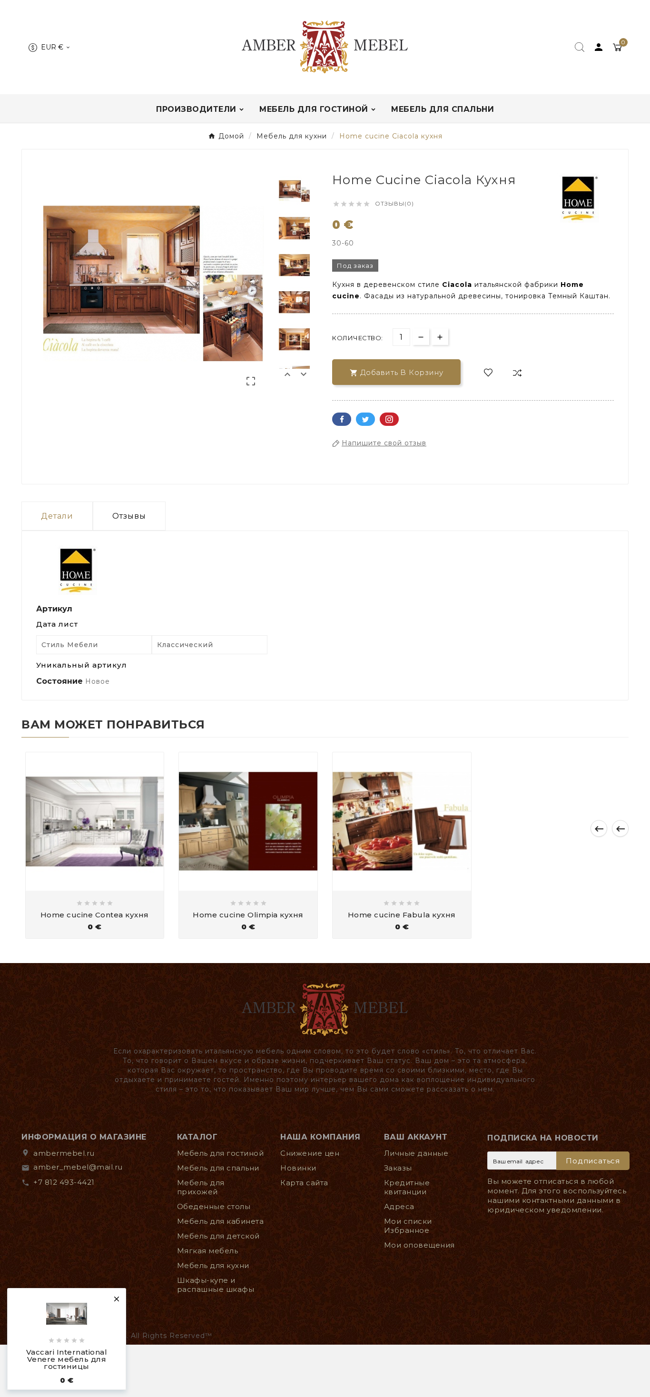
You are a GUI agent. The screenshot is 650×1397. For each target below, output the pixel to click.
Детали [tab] (57, 516)
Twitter (365, 419)
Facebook (341, 419)
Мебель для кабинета (220, 1221)
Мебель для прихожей (201, 1187)
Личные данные (416, 1153)
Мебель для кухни (213, 1265)
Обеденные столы (214, 1206)
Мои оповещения (419, 1244)
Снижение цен (309, 1153)
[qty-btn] (440, 336)
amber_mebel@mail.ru (78, 1166)
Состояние (60, 681)
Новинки (298, 1167)
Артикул (54, 608)
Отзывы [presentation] (129, 516)
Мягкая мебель (207, 1250)
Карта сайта (304, 1182)
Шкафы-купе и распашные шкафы (216, 1285)
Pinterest (389, 419)
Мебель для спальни (218, 1167)
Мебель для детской (218, 1235)
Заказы (398, 1167)
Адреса (399, 1206)
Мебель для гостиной (220, 1153)
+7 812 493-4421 (64, 1182)
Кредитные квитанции (407, 1187)
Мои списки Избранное (408, 1226)
